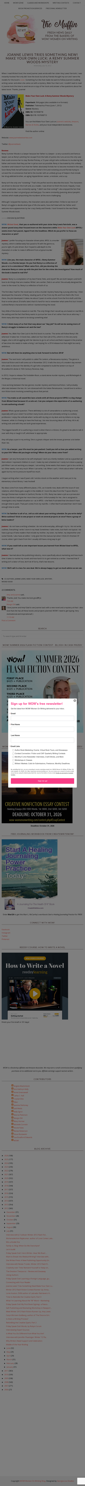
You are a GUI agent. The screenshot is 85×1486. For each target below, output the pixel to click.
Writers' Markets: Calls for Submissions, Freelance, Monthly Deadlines (42, 763)
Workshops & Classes (23, 760)
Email (13, 713)
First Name (15, 724)
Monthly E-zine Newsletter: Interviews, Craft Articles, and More (39, 756)
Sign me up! (42, 781)
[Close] (74, 700)
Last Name (15, 735)
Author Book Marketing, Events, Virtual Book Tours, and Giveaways (41, 750)
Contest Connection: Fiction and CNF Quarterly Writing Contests (40, 753)
